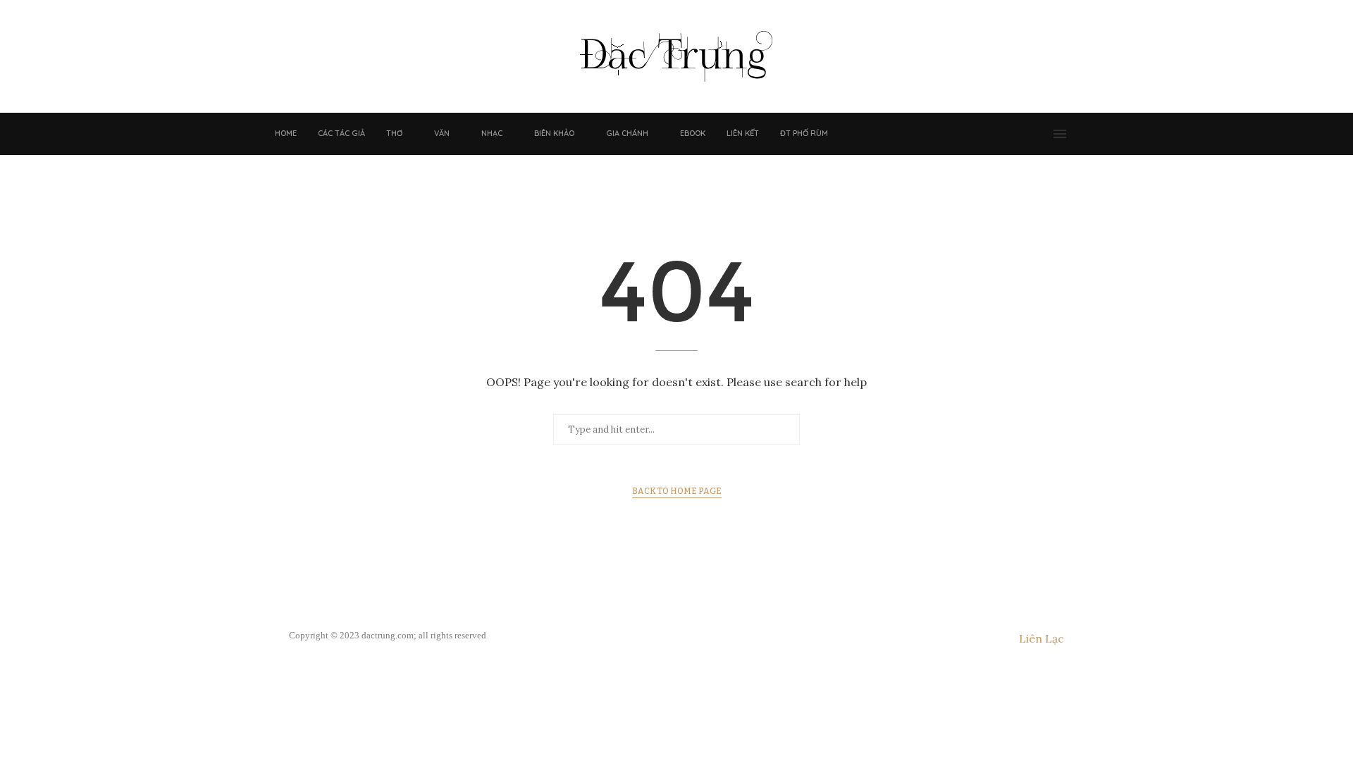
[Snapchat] (1026, 133)
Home (286, 133)
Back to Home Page (677, 491)
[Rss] (1040, 133)
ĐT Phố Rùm (804, 133)
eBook (692, 133)
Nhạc (491, 133)
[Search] (1082, 133)
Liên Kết (743, 133)
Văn (442, 133)
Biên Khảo (554, 133)
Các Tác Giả (341, 133)
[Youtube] (1012, 133)
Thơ (394, 133)
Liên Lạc (1041, 638)
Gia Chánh (627, 133)
